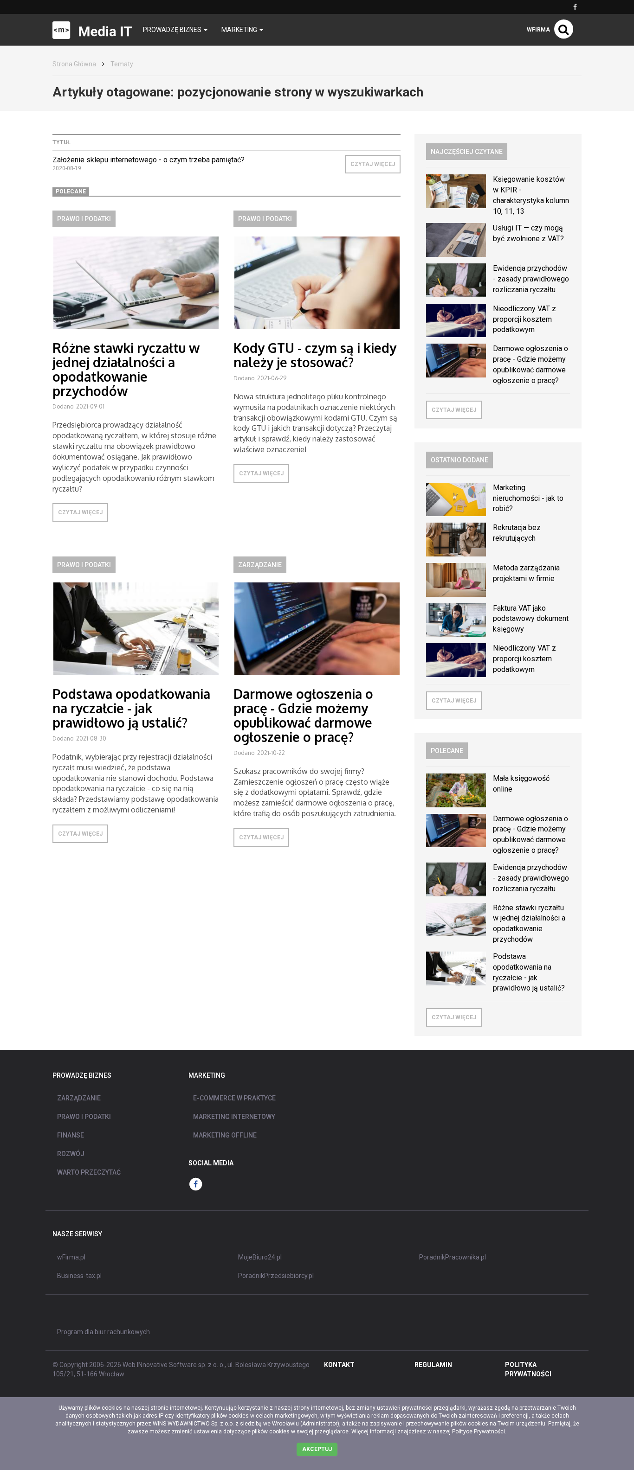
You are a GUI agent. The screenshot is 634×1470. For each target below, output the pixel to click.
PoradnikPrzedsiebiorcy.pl (276, 1275)
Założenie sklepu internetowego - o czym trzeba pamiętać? (148, 159)
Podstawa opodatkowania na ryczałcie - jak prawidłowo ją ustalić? (131, 708)
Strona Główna (74, 64)
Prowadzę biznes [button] (173, 29)
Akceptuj (317, 1449)
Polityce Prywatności (478, 1431)
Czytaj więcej (372, 164)
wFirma (538, 29)
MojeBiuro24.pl (260, 1257)
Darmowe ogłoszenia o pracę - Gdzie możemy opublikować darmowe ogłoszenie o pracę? (303, 715)
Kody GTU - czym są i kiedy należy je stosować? (314, 355)
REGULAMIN (433, 1364)
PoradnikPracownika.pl (452, 1257)
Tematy (121, 64)
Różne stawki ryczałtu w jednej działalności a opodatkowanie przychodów (126, 369)
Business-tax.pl (79, 1275)
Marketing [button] (240, 29)
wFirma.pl (71, 1257)
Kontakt (339, 1364)
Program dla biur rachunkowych (103, 1332)
